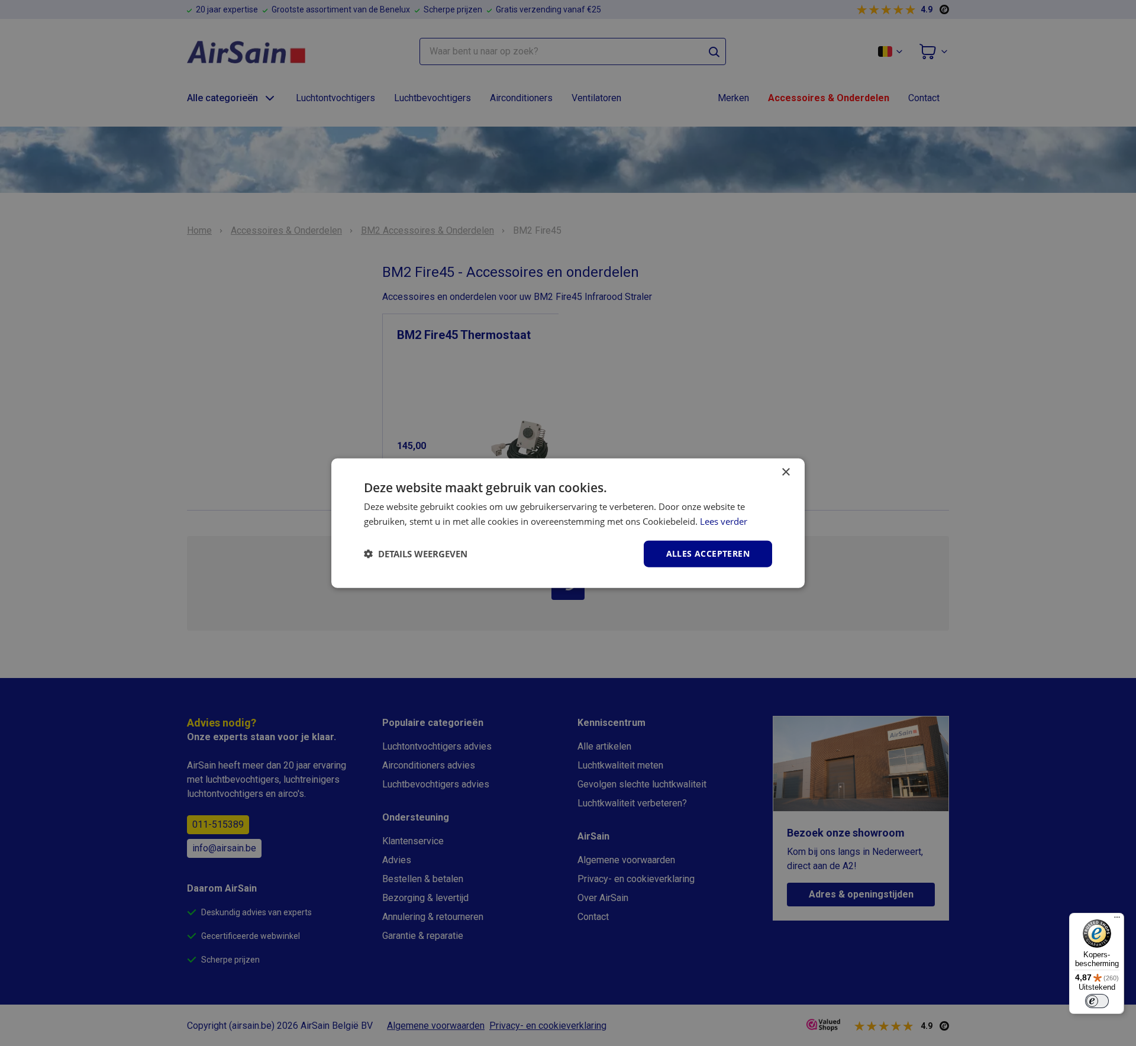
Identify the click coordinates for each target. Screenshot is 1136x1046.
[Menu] (1117, 920)
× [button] (785, 472)
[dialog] (568, 523)
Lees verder (723, 521)
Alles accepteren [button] (708, 553)
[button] (415, 553)
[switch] (1097, 1001)
